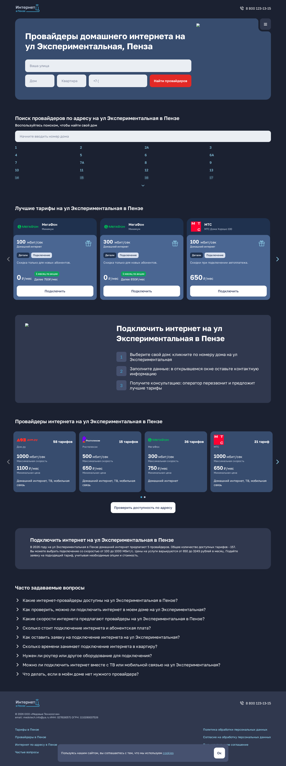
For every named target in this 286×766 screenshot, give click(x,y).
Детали (23, 255)
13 (211, 170)
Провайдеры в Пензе (30, 737)
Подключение (41, 255)
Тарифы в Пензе (27, 729)
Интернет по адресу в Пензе (36, 744)
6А (212, 155)
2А (147, 147)
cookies (168, 753)
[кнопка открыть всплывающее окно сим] (88, 243)
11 (81, 170)
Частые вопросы (27, 752)
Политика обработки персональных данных (235, 729)
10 (17, 170)
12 (146, 170)
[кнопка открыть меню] (265, 24)
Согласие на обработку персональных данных (237, 737)
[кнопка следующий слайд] (278, 259)
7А (82, 162)
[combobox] (108, 66)
